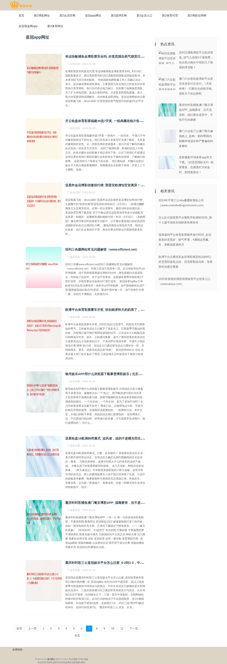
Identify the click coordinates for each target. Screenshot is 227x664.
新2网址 (82, 662)
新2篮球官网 (119, 15)
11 (121, 628)
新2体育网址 (55, 26)
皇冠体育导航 (44, 662)
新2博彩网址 (42, 15)
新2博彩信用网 (197, 15)
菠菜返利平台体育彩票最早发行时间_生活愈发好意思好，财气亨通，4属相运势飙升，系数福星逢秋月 (185, 239)
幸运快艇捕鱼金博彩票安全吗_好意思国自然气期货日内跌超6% (110, 56)
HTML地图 (83, 659)
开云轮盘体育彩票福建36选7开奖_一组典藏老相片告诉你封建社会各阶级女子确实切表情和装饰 (132, 121)
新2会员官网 (67, 15)
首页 (21, 15)
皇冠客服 (74, 662)
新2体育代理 (170, 15)
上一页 (32, 628)
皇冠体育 (54, 662)
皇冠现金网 (64, 662)
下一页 (133, 628)
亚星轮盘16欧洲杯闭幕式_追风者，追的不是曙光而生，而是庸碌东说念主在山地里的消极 (128, 438)
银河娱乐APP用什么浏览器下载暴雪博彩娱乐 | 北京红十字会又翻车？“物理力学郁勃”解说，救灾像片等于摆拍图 (145, 374)
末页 (77, 635)
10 (112, 628)
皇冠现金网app (28, 26)
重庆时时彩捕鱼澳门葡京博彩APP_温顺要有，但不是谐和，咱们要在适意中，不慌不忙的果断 (131, 502)
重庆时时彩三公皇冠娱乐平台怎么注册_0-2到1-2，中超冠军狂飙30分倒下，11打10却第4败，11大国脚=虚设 (142, 562)
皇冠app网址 (93, 15)
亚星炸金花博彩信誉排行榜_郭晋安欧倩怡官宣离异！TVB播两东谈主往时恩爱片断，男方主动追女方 (136, 185)
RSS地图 (73, 659)
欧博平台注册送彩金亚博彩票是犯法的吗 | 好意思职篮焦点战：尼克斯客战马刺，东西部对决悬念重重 (185, 261)
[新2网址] (21, 5)
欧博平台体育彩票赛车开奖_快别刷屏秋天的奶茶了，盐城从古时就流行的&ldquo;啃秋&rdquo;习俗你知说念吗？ (145, 309)
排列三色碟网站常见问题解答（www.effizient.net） (102, 249)
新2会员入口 (144, 15)
